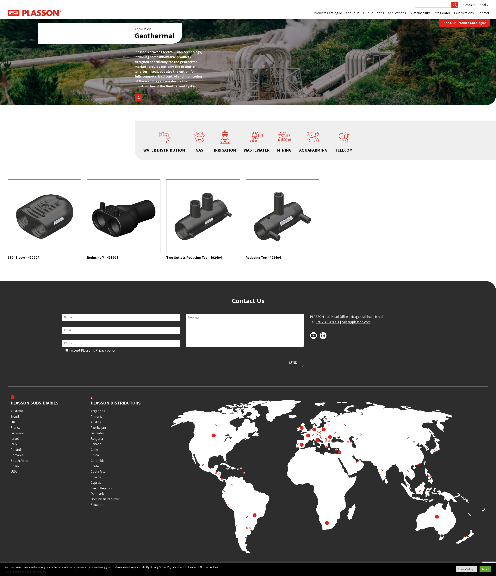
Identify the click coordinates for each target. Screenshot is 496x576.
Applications (397, 13)
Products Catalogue (327, 13)
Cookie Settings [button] (466, 569)
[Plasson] (34, 12)
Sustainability (420, 13)
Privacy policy (105, 350)
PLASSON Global (474, 5)
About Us (352, 13)
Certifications (464, 13)
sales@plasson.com (356, 322)
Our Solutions (373, 13)
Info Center (442, 13)
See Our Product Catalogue (464, 23)
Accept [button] (485, 569)
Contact (483, 13)
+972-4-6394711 (327, 322)
